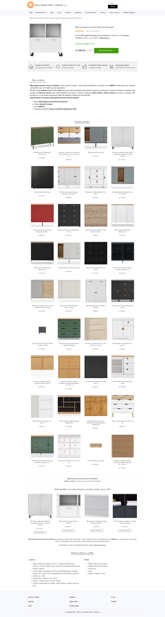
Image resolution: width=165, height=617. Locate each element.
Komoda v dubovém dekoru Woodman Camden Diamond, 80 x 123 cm (123, 462)
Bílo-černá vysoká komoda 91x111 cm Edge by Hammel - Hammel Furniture (122, 154)
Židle (51, 12)
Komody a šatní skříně (49, 18)
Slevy (30, 606)
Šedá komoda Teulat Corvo (96, 152)
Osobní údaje (74, 606)
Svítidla (103, 12)
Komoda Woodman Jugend (96, 460)
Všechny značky (33, 597)
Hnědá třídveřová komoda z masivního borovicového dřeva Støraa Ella (96, 422)
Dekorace (77, 12)
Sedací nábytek (40, 12)
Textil (59, 12)
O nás (113, 597)
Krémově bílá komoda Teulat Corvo (69, 268)
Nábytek (40, 18)
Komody (58, 18)
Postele (68, 12)
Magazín (72, 597)
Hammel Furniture (99, 545)
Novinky (31, 601)
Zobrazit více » (105, 38)
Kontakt (113, 601)
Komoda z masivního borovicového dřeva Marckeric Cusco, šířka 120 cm (69, 154)
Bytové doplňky (90, 12)
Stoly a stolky (114, 12)
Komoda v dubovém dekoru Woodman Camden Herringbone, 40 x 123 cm (69, 383)
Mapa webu (74, 601)
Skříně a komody (129, 12)
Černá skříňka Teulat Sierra (42, 192)
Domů (31, 12)
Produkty (35, 18)
